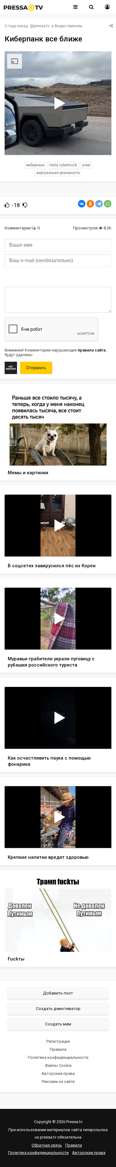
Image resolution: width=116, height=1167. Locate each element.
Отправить (36, 367)
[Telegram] (99, 203)
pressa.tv (41, 26)
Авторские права (58, 1073)
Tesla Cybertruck (63, 165)
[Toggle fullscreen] (99, 144)
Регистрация (58, 1041)
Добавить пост (58, 992)
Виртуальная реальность (58, 173)
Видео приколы (68, 26)
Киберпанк (35, 165)
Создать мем (58, 1023)
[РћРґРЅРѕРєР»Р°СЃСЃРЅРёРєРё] (90, 203)
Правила (58, 1049)
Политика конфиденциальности (58, 1057)
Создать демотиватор (58, 1008)
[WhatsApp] (107, 203)
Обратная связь (47, 1145)
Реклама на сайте (58, 1081)
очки (86, 165)
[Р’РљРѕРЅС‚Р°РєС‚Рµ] (81, 203)
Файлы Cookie (58, 1065)
